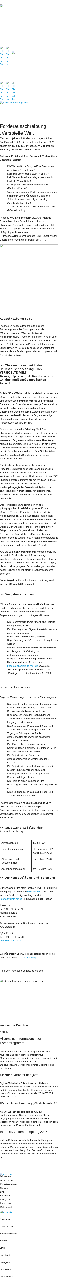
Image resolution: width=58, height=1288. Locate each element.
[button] (55, 26)
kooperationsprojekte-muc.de (22, 665)
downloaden (33, 891)
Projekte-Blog (29, 957)
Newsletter (5, 1176)
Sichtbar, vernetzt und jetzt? (20, 1075)
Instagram (5, 1199)
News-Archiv (6, 1180)
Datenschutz (6, 1207)
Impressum (6, 1203)
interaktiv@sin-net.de (11, 898)
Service (4, 1188)
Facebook (5, 1195)
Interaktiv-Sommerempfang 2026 (23, 1132)
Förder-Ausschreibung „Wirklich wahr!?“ (28, 1103)
